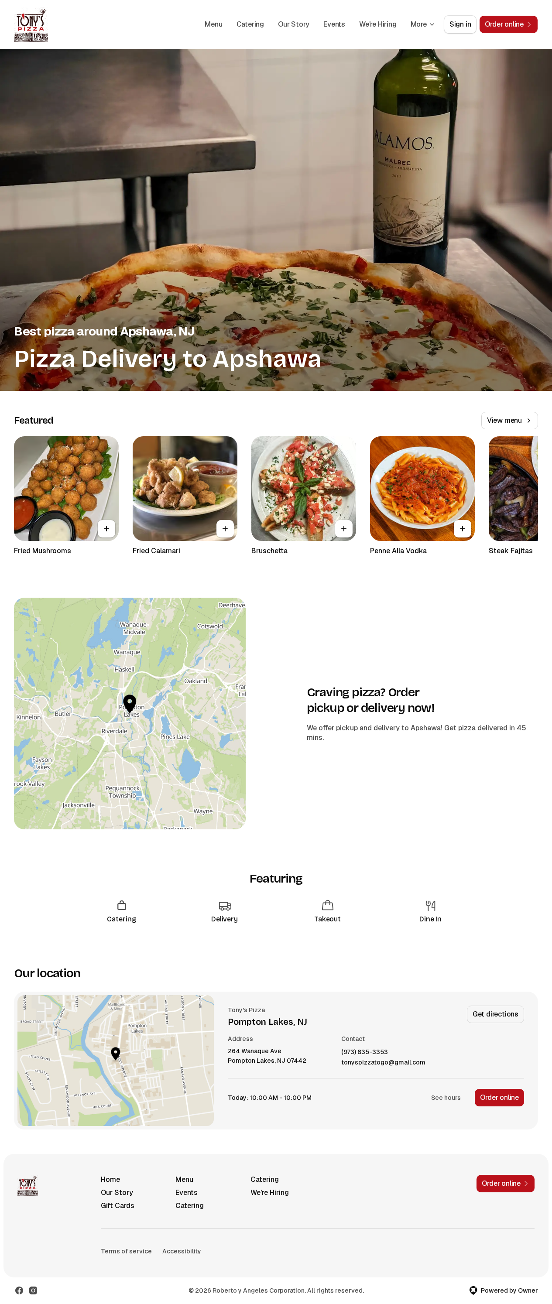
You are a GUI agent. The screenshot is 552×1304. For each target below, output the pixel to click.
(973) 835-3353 (364, 1052)
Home (110, 1179)
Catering (250, 24)
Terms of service (126, 1251)
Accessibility (181, 1251)
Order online (499, 1097)
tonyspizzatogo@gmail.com (383, 1062)
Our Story (293, 24)
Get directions (495, 1014)
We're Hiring (378, 24)
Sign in (460, 24)
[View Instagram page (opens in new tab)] (33, 1290)
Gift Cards (117, 1205)
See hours (446, 1098)
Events (334, 24)
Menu (213, 24)
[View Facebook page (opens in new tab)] (19, 1290)
